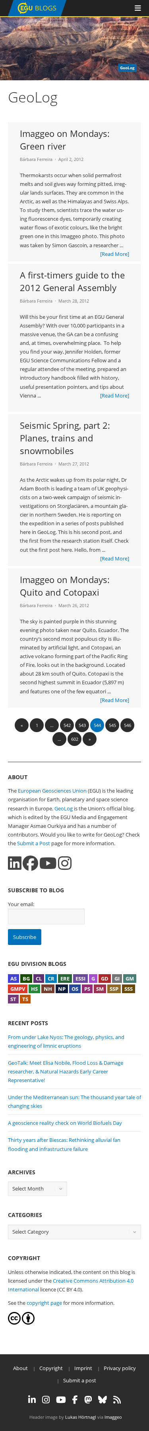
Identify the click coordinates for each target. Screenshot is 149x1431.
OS (75, 988)
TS (25, 999)
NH (48, 988)
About (20, 1368)
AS (13, 978)
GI (117, 978)
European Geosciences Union (52, 790)
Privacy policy (120, 1368)
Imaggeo (113, 1417)
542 (67, 725)
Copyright (51, 1368)
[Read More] (114, 253)
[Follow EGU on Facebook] (75, 1399)
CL (39, 978)
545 (112, 725)
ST (13, 999)
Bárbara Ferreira (36, 159)
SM (100, 988)
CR (51, 978)
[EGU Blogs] (37, 14)
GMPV (17, 988)
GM (130, 978)
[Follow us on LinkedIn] (14, 863)
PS (87, 988)
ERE (65, 978)
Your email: (21, 904)
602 (74, 739)
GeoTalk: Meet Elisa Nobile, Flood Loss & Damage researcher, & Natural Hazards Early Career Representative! (65, 1071)
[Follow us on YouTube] (48, 863)
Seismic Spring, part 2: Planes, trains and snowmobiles (65, 437)
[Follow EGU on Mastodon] (88, 1399)
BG (26, 978)
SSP (114, 988)
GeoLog (63, 808)
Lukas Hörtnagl (80, 1417)
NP (62, 988)
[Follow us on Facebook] (30, 863)
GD (104, 978)
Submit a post (79, 1380)
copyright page (44, 1302)
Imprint (83, 1368)
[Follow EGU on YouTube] (61, 1399)
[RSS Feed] (117, 1399)
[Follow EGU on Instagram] (46, 1399)
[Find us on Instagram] (65, 863)
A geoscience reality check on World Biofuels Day (65, 1122)
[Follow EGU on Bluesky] (102, 1399)
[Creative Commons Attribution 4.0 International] (14, 1322)
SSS (128, 988)
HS (34, 988)
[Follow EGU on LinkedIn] (32, 1399)
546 (127, 725)
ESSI (80, 978)
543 (82, 725)
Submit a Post (33, 843)
